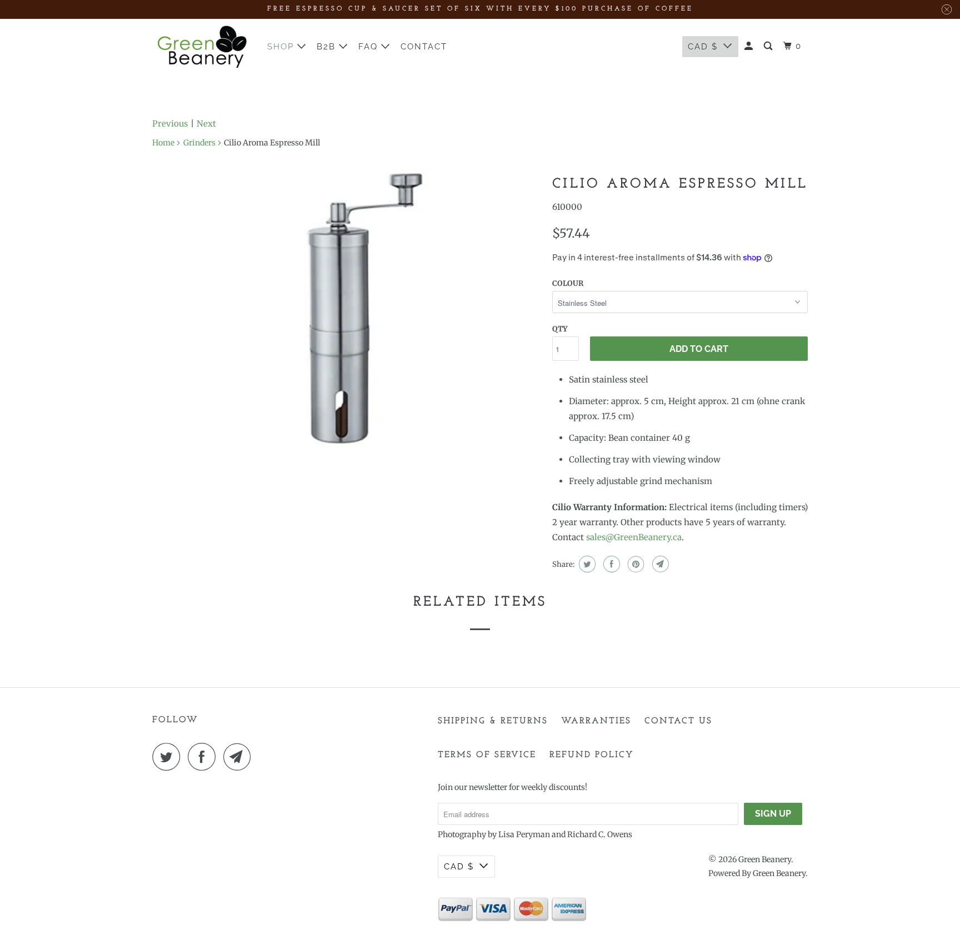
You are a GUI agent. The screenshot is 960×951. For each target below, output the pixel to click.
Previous (170, 123)
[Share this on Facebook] (610, 564)
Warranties (596, 721)
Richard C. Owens (599, 834)
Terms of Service (487, 755)
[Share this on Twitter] (586, 564)
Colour (567, 283)
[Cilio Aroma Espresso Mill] (346, 308)
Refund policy (591, 755)
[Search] (769, 46)
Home (163, 143)
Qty (559, 329)
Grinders (199, 143)
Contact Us (678, 721)
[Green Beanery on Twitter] (169, 757)
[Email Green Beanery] (240, 757)
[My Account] (750, 46)
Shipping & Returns (493, 721)
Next (206, 123)
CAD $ (703, 47)
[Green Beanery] (202, 46)
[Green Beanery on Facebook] (204, 757)
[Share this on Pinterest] (634, 564)
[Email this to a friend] (659, 564)
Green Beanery (764, 859)
